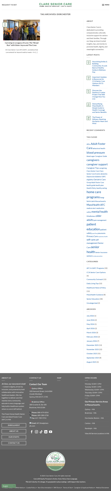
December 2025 (93, 345)
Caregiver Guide (101, 156)
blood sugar (91, 156)
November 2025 (93, 349)
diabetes (98, 177)
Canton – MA (90, 423)
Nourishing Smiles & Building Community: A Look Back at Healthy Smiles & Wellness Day (99, 66)
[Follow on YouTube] (50, 432)
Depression (91, 177)
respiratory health (103, 236)
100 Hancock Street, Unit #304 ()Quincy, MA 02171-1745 (40, 394)
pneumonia (101, 233)
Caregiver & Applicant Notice (84, 487)
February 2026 (92, 337)
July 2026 (90, 316)
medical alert (91, 208)
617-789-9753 (40, 418)
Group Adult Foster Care (95, 182)
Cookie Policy (31, 487)
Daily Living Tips (93, 283)
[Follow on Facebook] (31, 432)
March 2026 (91, 332)
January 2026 (92, 341)
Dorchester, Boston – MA (94, 418)
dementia (104, 174)
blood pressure (96, 152)
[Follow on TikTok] (41, 432)
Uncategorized (92, 303)
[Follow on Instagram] (36, 432)
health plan (100, 185)
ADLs (89, 144)
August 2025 (91, 362)
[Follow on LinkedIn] (45, 432)
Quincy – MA (90, 409)
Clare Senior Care (93, 171)
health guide (91, 185)
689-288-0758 (42, 415)
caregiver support (97, 164)
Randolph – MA (91, 428)
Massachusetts (100, 201)
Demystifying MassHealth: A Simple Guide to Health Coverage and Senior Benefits (99, 108)
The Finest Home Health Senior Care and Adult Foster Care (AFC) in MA (13, 417)
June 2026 (90, 320)
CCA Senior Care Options (96, 272)
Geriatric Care (100, 179)
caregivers (93, 160)
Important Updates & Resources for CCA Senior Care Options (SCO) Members (99, 81)
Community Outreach (95, 279)
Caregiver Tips (93, 168)
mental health (99, 211)
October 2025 (92, 353)
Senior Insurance (101, 252)
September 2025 (93, 358)
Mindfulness (91, 216)
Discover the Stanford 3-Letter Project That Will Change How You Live (98, 94)
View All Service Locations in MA (97, 433)
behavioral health (99, 148)
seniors (90, 256)
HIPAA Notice (19, 487)
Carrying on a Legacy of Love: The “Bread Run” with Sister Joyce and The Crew (21, 44)
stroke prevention (97, 256)
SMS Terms (57, 487)
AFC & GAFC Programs (95, 268)
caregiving (103, 168)
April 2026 (91, 328)
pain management (100, 220)
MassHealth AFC (96, 204)
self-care (91, 239)
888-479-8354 (42, 412)
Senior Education (93, 299)
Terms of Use (67, 487)
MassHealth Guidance (95, 295)
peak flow (94, 233)
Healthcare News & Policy (96, 288)
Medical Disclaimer (102, 487)
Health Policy (91, 188)
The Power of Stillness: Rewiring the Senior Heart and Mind (100, 120)
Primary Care (92, 236)
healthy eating (101, 188)
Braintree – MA (90, 413)
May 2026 (90, 324)
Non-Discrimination (44, 487)
